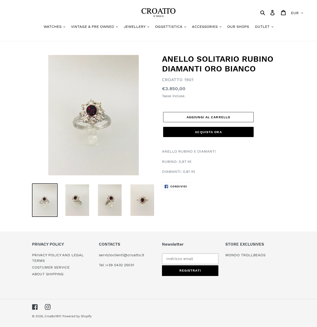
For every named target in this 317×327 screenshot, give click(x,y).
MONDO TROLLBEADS (245, 255)
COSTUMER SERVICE (51, 267)
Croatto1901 (53, 316)
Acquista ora (208, 132)
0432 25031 (124, 265)
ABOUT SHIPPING (48, 274)
